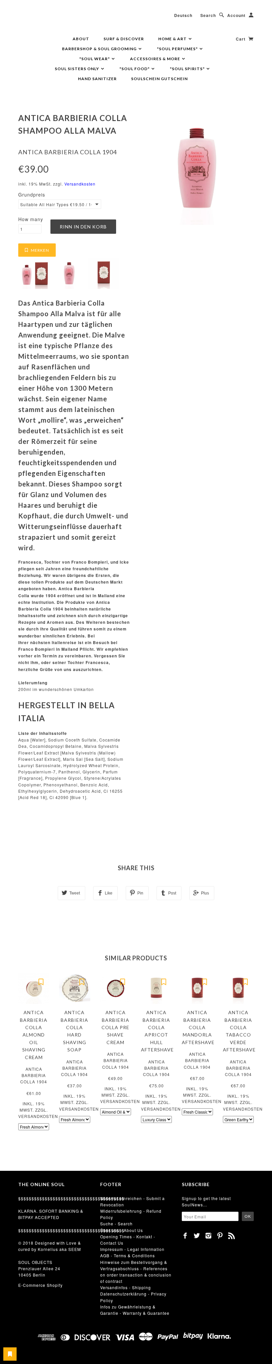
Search (208, 15)
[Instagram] (208, 1235)
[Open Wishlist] (10, 1354)
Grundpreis (31, 194)
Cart (241, 39)
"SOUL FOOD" (135, 68)
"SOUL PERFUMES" (178, 48)
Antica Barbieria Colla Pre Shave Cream (115, 1027)
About (81, 38)
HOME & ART (173, 38)
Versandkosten (80, 184)
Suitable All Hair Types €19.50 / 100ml (56, 204)
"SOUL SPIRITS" (188, 68)
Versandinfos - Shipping (125, 1287)
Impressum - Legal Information (132, 1249)
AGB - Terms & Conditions (127, 1255)
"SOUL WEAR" (95, 58)
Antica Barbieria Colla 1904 (67, 152)
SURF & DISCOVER (123, 38)
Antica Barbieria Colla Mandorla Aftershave (198, 1027)
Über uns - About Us (121, 1230)
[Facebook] (185, 1235)
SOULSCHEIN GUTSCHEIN (159, 78)
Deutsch (183, 15)
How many (30, 219)
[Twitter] (196, 1235)
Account (236, 15)
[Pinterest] (220, 1235)
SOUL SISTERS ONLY (77, 68)
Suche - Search (116, 1223)
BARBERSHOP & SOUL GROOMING (100, 48)
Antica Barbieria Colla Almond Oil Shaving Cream (33, 1035)
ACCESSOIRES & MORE (155, 58)
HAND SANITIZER (97, 78)
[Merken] (40, 981)
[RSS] (231, 1235)
